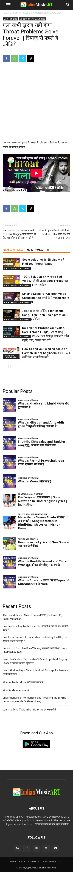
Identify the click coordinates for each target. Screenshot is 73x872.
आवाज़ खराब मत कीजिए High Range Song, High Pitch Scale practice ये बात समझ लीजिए (45, 315)
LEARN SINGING (20, 13)
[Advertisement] (36, 103)
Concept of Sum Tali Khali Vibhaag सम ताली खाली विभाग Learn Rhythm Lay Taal (35, 650)
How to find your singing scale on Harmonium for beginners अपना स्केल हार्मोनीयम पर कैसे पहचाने (46, 353)
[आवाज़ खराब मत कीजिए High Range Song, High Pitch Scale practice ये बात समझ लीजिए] (11, 315)
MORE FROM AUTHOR (38, 250)
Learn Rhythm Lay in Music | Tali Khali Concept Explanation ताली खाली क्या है (36, 672)
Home (6, 13)
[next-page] (10, 366)
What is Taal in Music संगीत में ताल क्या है (23, 682)
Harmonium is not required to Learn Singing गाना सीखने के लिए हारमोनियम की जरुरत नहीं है (19, 234)
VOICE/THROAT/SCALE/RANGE (46, 13)
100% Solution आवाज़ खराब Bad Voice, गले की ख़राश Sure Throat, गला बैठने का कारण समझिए (45, 281)
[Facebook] (6, 58)
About (22, 861)
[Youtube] (55, 848)
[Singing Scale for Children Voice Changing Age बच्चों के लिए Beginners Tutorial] (11, 298)
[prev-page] (5, 366)
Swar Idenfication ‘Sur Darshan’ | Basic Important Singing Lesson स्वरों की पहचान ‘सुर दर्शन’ (35, 661)
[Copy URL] (30, 58)
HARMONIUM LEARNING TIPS (10, 357)
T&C (61, 861)
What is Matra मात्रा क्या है (16, 690)
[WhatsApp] (14, 58)
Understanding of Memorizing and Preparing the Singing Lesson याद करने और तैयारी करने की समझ (34, 699)
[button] (8, 5)
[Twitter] (22, 58)
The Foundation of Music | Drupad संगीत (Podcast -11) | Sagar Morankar (33, 617)
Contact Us (33, 861)
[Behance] (17, 848)
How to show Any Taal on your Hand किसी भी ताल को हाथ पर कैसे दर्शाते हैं (35, 628)
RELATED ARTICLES (13, 250)
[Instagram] (36, 848)
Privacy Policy (49, 861)
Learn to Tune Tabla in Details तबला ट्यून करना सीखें (29, 709)
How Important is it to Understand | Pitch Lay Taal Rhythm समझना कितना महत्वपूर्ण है (35, 639)
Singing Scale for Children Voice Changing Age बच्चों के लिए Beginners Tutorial (45, 298)
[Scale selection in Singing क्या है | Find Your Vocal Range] (11, 264)
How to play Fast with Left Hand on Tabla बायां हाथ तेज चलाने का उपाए (54, 234)
